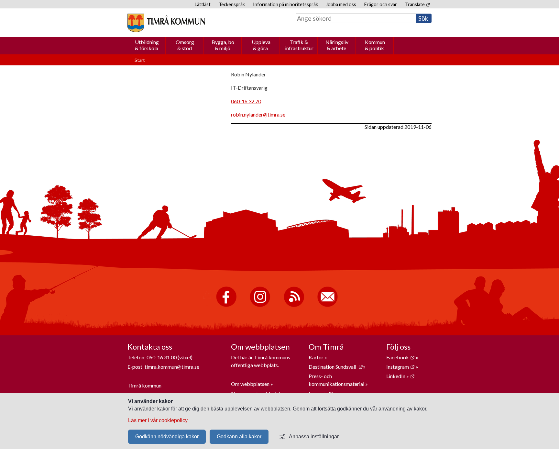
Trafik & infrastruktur (299, 45)
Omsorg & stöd (185, 45)
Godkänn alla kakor (239, 436)
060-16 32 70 (246, 101)
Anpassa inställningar (314, 436)
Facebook (400, 357)
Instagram (400, 367)
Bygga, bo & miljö (223, 45)
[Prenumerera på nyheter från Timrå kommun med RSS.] (293, 305)
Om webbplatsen (250, 384)
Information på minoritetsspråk (285, 4)
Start (140, 60)
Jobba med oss (341, 4)
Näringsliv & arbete (336, 45)
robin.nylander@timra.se (258, 114)
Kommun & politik (375, 45)
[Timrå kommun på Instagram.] (259, 305)
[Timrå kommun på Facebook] (226, 305)
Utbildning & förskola (147, 45)
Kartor (316, 357)
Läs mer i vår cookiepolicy (158, 420)
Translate (417, 4)
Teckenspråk (232, 4)
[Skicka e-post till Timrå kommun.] (327, 305)
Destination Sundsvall (336, 367)
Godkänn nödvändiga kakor (167, 436)
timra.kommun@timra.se (172, 367)
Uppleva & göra (261, 45)
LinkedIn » (400, 376)
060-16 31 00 (162, 357)
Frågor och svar (380, 4)
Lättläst (203, 4)
